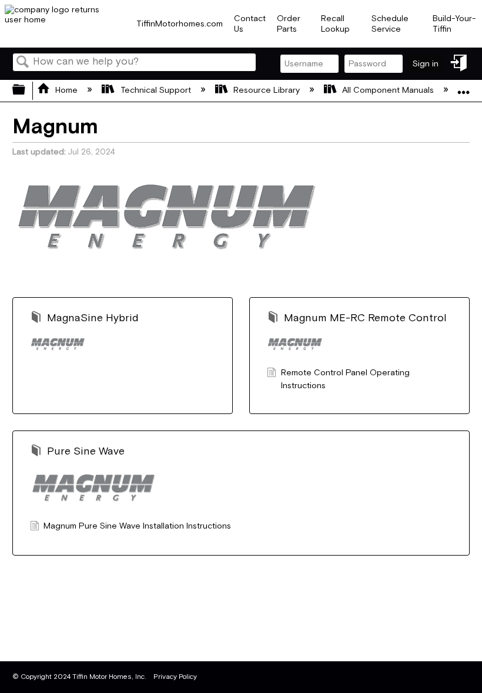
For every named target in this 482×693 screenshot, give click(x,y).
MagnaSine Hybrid (92, 318)
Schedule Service (390, 23)
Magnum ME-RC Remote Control (365, 318)
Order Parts (288, 23)
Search (23, 63)
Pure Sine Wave (86, 451)
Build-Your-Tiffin (454, 23)
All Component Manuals (388, 90)
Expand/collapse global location (463, 87)
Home (66, 90)
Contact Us (250, 23)
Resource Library (266, 90)
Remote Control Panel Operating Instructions (345, 379)
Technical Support (155, 90)
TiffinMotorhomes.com (179, 23)
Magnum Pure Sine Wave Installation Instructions (137, 525)
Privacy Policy (175, 676)
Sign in (426, 63)
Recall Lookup (335, 23)
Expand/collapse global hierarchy (26, 91)
